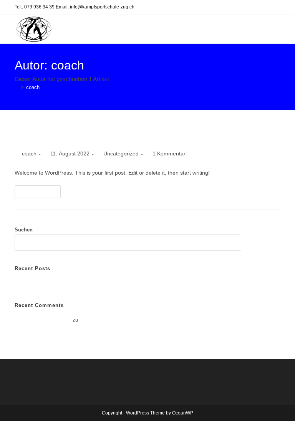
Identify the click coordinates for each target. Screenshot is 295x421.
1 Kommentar (169, 153)
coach (33, 87)
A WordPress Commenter (43, 320)
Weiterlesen (41, 193)
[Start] (16, 87)
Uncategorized (121, 153)
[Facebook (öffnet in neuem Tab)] (275, 7)
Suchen (24, 230)
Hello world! (43, 135)
